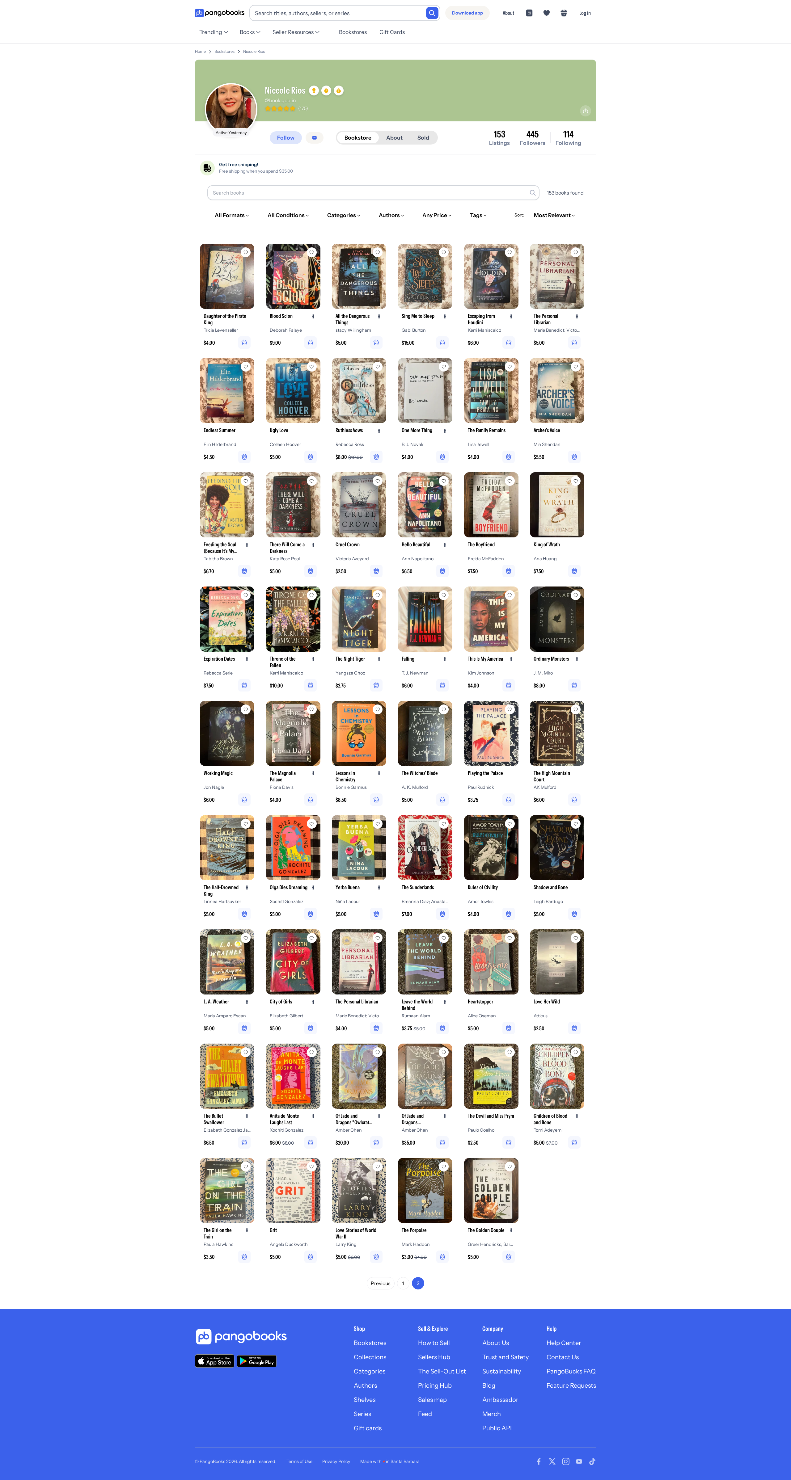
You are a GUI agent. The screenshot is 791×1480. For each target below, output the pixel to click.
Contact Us (563, 1357)
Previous (381, 1283)
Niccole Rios (254, 51)
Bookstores (353, 32)
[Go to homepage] (219, 13)
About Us (495, 1343)
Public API (497, 1428)
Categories (369, 1371)
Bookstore (358, 137)
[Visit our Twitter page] (552, 1461)
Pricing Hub (435, 1385)
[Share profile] (585, 110)
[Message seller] (315, 138)
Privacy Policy (336, 1461)
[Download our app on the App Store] (215, 1361)
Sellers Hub (434, 1357)
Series (362, 1414)
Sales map (432, 1399)
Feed (425, 1414)
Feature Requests (571, 1385)
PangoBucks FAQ (571, 1371)
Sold (423, 137)
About (508, 13)
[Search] (432, 13)
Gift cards (368, 1428)
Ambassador (500, 1399)
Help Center (564, 1343)
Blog (488, 1385)
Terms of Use (299, 1461)
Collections (370, 1357)
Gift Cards (392, 32)
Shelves (364, 1399)
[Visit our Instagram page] (565, 1461)
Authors (365, 1385)
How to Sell (434, 1343)
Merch (491, 1414)
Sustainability (501, 1371)
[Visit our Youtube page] (579, 1461)
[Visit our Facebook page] (539, 1461)
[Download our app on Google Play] (257, 1361)
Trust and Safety (505, 1357)
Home (200, 51)
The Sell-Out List (442, 1371)
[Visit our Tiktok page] (592, 1461)
